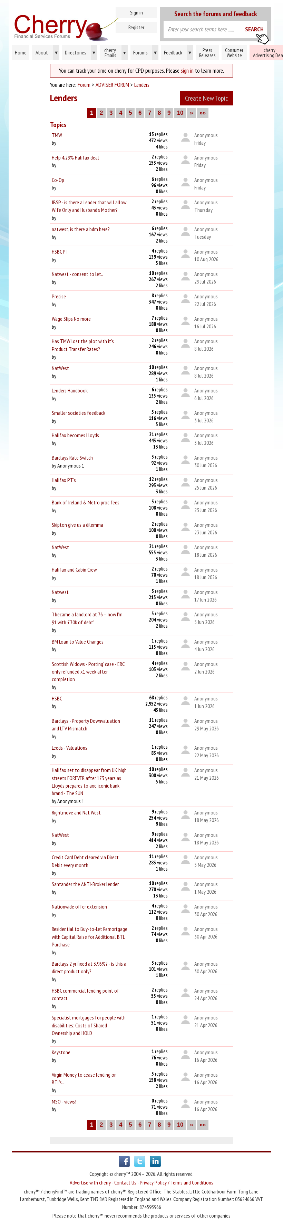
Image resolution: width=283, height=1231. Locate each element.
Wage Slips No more (71, 318)
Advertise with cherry (90, 1182)
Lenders (141, 85)
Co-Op (58, 179)
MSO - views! (64, 1101)
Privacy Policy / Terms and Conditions (176, 1182)
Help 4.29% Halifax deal (75, 157)
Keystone (61, 1052)
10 (180, 113)
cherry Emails (115, 53)
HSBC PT (60, 251)
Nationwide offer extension (79, 906)
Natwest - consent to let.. (77, 273)
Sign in (136, 12)
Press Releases (207, 53)
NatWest (60, 368)
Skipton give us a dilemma (77, 524)
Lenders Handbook (70, 390)
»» (202, 113)
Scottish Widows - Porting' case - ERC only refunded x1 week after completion (88, 671)
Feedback (177, 52)
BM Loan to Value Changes (78, 641)
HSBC (57, 698)
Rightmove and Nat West (76, 812)
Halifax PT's (64, 479)
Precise (59, 296)
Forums (145, 52)
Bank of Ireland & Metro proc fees (85, 502)
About (47, 52)
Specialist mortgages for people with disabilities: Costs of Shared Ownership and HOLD (89, 1025)
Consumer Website (234, 53)
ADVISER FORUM (112, 85)
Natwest (60, 591)
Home (83, 24)
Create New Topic (206, 98)
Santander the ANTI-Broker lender (85, 884)
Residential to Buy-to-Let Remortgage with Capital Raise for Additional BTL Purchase (89, 936)
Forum (84, 85)
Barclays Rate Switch (72, 457)
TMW (57, 135)
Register (136, 27)
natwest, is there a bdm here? (81, 229)
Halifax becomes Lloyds (75, 435)
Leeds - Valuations (69, 747)
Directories (80, 52)
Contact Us (125, 1182)
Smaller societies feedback (78, 412)
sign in (187, 70)
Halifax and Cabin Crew (74, 569)
